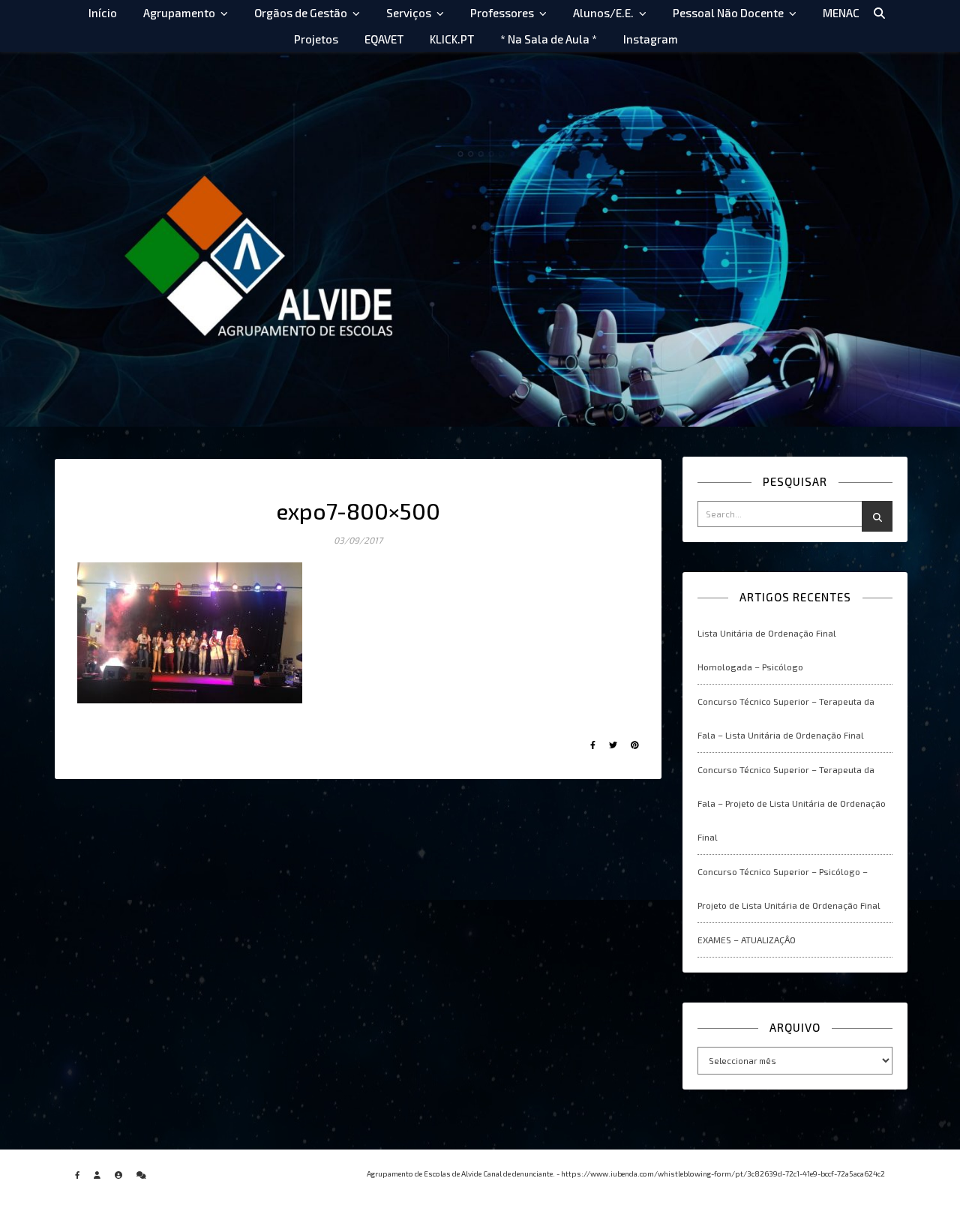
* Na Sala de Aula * (548, 39)
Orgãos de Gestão (300, 12)
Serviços (408, 12)
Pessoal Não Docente (728, 12)
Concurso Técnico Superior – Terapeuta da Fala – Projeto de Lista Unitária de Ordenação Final (792, 803)
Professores (502, 12)
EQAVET (384, 39)
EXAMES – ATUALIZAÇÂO (747, 939)
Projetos (316, 39)
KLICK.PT (452, 39)
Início (102, 12)
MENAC (841, 12)
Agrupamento (179, 12)
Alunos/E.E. (603, 12)
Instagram (650, 39)
